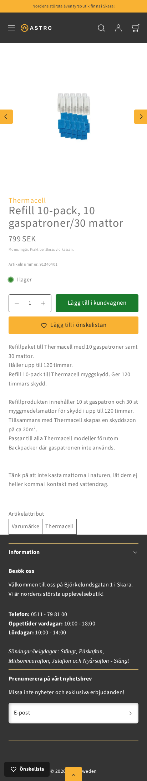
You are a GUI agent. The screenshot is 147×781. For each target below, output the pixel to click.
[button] (11, 27)
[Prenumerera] (130, 713)
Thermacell (27, 201)
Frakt (34, 249)
